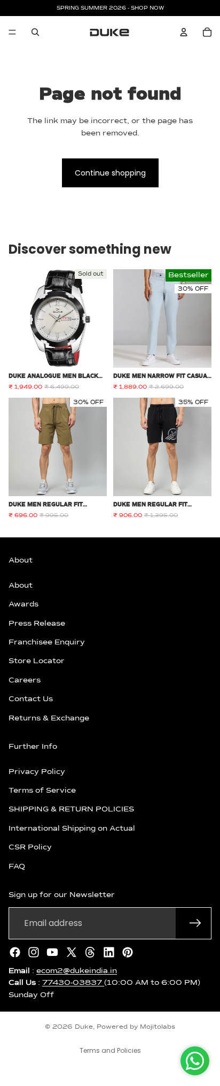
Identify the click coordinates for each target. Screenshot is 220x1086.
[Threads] (90, 951)
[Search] (35, 32)
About (21, 585)
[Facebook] (15, 951)
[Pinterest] (127, 951)
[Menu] (12, 32)
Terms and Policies (110, 1050)
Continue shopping (110, 173)
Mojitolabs (157, 1027)
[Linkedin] (109, 951)
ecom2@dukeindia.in (76, 970)
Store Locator (37, 661)
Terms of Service (42, 790)
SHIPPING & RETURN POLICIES (71, 809)
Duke (84, 1027)
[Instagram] (33, 951)
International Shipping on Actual (72, 828)
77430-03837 (73, 982)
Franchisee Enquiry (47, 641)
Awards (23, 604)
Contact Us (31, 699)
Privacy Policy (37, 771)
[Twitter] (71, 951)
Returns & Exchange (49, 718)
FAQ (17, 866)
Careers (25, 680)
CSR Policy (30, 847)
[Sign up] (195, 922)
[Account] (183, 32)
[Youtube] (52, 951)
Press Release (37, 623)
